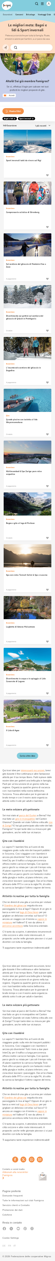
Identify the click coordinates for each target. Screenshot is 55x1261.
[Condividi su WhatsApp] (32, 1159)
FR (9, 1245)
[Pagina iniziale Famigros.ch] (7, 5)
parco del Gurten (28, 815)
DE (4, 1245)
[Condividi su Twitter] (23, 1159)
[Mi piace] (47, 175)
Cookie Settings (10, 1238)
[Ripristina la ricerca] (48, 47)
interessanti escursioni (32, 770)
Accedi (12, 95)
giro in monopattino (25, 818)
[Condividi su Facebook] (15, 1159)
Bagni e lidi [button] (8, 118)
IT (15, 1245)
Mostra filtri (15, 111)
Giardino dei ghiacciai (15, 905)
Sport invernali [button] (25, 118)
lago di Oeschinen (29, 912)
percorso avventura (12, 926)
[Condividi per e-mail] (40, 1159)
